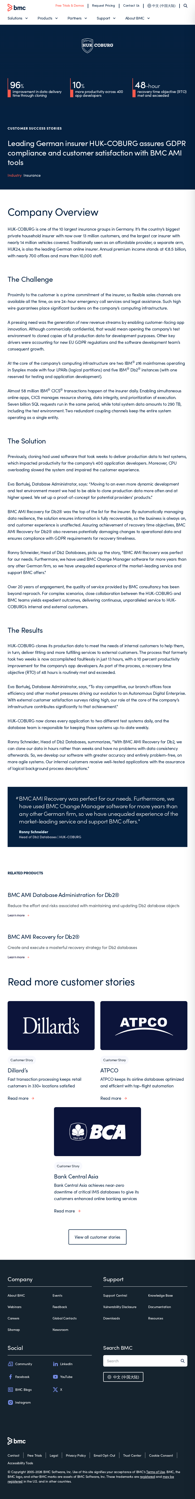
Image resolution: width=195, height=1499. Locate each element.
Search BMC (117, 1347)
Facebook (22, 1376)
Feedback (60, 1306)
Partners (75, 17)
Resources (155, 1318)
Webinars (14, 1306)
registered (147, 1476)
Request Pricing (103, 5)
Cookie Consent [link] (161, 1455)
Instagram (22, 1402)
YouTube (66, 1376)
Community (23, 1364)
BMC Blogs (23, 1389)
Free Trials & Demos (69, 5)
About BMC (134, 17)
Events (57, 1295)
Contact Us (131, 5)
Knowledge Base (160, 1295)
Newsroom (60, 1329)
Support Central (115, 1295)
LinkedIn (66, 1364)
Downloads (111, 1318)
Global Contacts (65, 1318)
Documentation (159, 1306)
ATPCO (109, 1070)
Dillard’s (18, 1070)
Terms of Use (155, 1472)
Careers (13, 1318)
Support (103, 17)
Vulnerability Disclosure (119, 1306)
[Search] (185, 6)
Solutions (15, 17)
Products (45, 17)
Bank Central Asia (76, 1176)
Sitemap (14, 1329)
